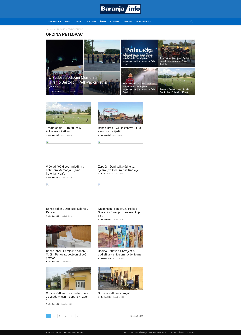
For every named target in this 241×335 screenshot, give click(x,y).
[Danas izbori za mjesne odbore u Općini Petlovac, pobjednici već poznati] (68, 236)
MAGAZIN (91, 21)
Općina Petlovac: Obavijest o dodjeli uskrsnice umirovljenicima (119, 252)
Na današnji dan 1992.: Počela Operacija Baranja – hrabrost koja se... (119, 212)
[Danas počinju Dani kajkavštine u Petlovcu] (68, 194)
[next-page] (77, 316)
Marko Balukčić (55, 92)
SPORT (79, 21)
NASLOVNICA (54, 21)
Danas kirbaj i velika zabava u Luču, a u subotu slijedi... (120, 129)
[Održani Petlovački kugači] (120, 278)
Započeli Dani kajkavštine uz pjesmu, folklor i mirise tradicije (118, 168)
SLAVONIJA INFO (144, 21)
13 (72, 316)
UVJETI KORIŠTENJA (177, 332)
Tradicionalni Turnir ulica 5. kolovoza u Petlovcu (64, 129)
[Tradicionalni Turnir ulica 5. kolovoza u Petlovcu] (68, 113)
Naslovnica (50, 29)
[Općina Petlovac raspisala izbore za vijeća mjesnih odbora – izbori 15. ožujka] (68, 278)
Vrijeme (127, 21)
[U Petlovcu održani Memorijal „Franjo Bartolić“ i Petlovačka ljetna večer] (83, 72)
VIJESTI (68, 21)
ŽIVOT (103, 21)
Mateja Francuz (104, 258)
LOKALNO (61, 29)
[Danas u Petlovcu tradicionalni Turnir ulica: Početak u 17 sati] (176, 81)
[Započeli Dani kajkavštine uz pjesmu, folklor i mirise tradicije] (120, 152)
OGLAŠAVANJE (141, 332)
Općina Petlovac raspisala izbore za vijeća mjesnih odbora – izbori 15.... (67, 297)
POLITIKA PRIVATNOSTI (158, 332)
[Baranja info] (120, 9)
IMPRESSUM (128, 332)
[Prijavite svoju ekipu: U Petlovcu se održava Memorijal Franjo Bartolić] (176, 53)
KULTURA (115, 21)
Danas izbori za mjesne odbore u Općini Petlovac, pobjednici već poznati (67, 254)
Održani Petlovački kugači (114, 293)
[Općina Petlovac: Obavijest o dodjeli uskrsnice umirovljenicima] (120, 236)
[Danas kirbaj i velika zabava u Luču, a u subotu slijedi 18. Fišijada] (120, 113)
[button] (191, 21)
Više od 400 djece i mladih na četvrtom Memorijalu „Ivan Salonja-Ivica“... (65, 170)
